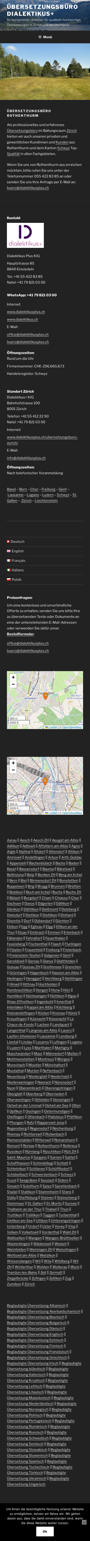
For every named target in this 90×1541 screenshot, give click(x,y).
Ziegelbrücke (17, 1278)
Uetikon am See (20, 1221)
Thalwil (51, 1209)
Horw (55, 990)
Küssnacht (57, 1019)
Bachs (60, 863)
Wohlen (42, 1267)
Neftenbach (52, 1071)
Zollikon (55, 1278)
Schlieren (37, 1169)
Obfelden (42, 1100)
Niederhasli (60, 1076)
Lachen (43, 1025)
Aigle (11, 851)
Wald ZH (69, 1232)
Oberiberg (34, 1094)
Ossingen (33, 1111)
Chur (34, 489)
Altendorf (57, 851)
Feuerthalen (55, 938)
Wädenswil (42, 1244)
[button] (45, 696)
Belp (30, 875)
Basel (11, 489)
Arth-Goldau (71, 857)
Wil (38, 1261)
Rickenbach (54, 1134)
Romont (13, 1146)
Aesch (25, 840)
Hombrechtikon (20, 990)
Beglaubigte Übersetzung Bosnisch (35, 1317)
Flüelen (15, 950)
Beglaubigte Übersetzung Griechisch (37, 1357)
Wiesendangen (19, 1261)
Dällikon (62, 903)
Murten (33, 1071)
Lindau (26, 1042)
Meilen (72, 1054)
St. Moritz (54, 1203)
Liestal (12, 1042)
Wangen (35, 1238)
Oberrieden (55, 1094)
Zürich (71, 131)
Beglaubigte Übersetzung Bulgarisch (37, 1323)
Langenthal (16, 1030)
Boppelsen (15, 886)
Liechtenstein (46, 501)
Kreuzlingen (17, 1019)
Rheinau (13, 1134)
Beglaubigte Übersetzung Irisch (32, 1363)
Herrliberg (53, 978)
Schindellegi (43, 1163)
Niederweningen (20, 1082)
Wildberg (62, 1261)
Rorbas (28, 1146)
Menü (47, 37)
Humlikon (15, 996)
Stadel (12, 1192)
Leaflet (52, 727)
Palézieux (56, 1117)
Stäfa (11, 1198)
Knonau (58, 1013)
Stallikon (28, 1192)
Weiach (60, 1244)
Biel (24, 880)
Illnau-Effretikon (20, 1002)
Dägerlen (45, 903)
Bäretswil (64, 869)
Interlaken (15, 1007)
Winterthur (24, 1267)
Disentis (14, 921)
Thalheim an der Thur (24, 1209)
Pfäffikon (74, 1117)
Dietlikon (49, 915)
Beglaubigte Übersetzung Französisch (38, 1352)
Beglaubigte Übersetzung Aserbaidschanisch (43, 1311)
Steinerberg (67, 1198)
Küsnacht (38, 1019)
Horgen (42, 990)
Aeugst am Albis (65, 840)
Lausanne (16, 495)
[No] (84, 1522)
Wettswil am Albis (21, 1255)
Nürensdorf (63, 1082)
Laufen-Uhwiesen (21, 1036)
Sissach (13, 1186)
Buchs (57, 892)
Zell (43, 1272)
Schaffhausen (18, 1163)
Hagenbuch (39, 973)
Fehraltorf (34, 938)
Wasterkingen (18, 1244)
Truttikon (14, 1215)
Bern (23, 489)
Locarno (42, 1042)
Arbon (53, 857)
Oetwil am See (57, 1105)
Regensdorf (39, 1128)
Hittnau (29, 984)
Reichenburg (62, 1128)
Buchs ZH (73, 892)
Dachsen (14, 903)
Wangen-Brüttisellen (62, 1238)
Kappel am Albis (40, 1007)
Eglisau (36, 927)
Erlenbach (72, 932)
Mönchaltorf (55, 1065)
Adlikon (13, 846)
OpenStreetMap (72, 727)
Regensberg (17, 1128)
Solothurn (31, 1186)
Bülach (15, 898)
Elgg (49, 927)
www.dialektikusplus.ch (26, 312)
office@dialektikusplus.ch (28, 334)
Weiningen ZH (40, 1249)
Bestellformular (20, 634)
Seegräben (28, 1180)
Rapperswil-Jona (50, 1123)
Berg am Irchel (70, 875)
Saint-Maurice (18, 1157)
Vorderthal (50, 1232)
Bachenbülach (40, 863)
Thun (64, 1209)
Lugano (33, 495)
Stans (66, 1192)
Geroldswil (15, 961)
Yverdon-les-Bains (22, 1272)
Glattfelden (66, 961)
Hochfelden (47, 984)
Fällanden (15, 938)
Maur (38, 1054)
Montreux (46, 1059)
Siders (63, 1180)
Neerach (44, 1082)
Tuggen (49, 1215)
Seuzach (47, 1180)
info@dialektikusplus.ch (26, 458)
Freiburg (48, 489)
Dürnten (62, 921)
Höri (66, 990)
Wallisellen (16, 1238)
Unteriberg (16, 1226)
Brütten (74, 886)
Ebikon (12, 927)
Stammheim (48, 1192)
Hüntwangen (36, 996)
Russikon (14, 1151)
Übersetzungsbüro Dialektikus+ (42, 10)
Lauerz (66, 1030)
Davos (29, 903)
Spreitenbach (66, 1186)
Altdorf (39, 851)
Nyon (11, 1088)
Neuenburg (16, 1076)
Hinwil (14, 984)
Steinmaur (15, 1203)
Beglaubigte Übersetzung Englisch (35, 1334)
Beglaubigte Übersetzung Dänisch (35, 1328)
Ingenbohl (45, 1002)
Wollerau (59, 1267)
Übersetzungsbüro (22, 131)
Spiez (46, 1186)
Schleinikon (16, 1169)
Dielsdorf (14, 915)
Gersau (33, 961)
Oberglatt (15, 1094)
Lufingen (59, 1042)
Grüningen (18, 973)
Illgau (72, 996)
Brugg (43, 886)
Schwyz (63, 148)
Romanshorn (64, 1140)
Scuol (11, 1180)
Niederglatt (38, 1076)
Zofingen (39, 1278)
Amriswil (14, 857)
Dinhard (66, 915)
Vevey (60, 1226)
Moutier (35, 1065)
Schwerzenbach (44, 1174)
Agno (75, 846)
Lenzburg (66, 1036)
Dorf (27, 921)
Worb (74, 1267)
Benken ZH (46, 875)
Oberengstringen (59, 1088)
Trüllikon (32, 1215)
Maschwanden (19, 1054)
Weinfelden (16, 1249)
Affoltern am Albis (53, 846)
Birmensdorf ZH (43, 880)
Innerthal (64, 1002)
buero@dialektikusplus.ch (28, 188)
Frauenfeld (34, 950)
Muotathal (15, 1071)
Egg (24, 927)
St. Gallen (35, 1203)
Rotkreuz (70, 1146)
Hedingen (15, 978)
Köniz (72, 1013)
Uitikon (42, 1221)
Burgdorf (31, 898)
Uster (46, 1226)
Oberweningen (19, 1100)
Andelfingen (35, 857)
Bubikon (16, 892)
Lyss (27, 1048)
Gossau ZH (31, 967)
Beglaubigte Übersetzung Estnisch (35, 1340)
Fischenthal (38, 944)
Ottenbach (36, 1117)
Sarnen (56, 1157)
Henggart (34, 978)
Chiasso (61, 898)
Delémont (50, 909)
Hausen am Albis (65, 973)
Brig (31, 886)
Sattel (70, 1157)
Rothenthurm (49, 1146)
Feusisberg (16, 944)
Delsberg (68, 909)
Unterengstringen (66, 1221)
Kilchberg (64, 1007)
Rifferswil (43, 1140)
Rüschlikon (52, 1151)
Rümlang (32, 1151)
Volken (12, 1232)
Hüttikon (57, 996)
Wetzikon (47, 1255)
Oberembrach (30, 1088)
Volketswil (30, 1232)
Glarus (48, 961)
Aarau (12, 840)
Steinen (47, 1198)
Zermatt (56, 1272)
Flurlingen (73, 944)
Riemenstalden (19, 1140)
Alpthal (24, 851)
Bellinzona (15, 875)
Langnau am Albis (43, 1030)
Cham (46, 898)
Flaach (56, 944)
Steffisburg (28, 1198)
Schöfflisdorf (59, 1169)
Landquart (60, 1025)
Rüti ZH (70, 1151)
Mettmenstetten (21, 1059)
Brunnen (58, 886)
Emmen (54, 932)
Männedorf (55, 1054)
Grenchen (73, 967)
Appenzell (17, 863)
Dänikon (13, 909)
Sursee (71, 1203)
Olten (76, 1105)
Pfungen (16, 1123)
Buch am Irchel (38, 892)
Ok (45, 1531)
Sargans (40, 1157)
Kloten (43, 1013)
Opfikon (15, 1111)
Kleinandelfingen (21, 1013)
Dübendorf (43, 921)
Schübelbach (17, 1174)
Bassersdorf (29, 869)
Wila (47, 1261)
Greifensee (52, 967)
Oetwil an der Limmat (24, 1105)
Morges (63, 1059)
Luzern (48, 495)
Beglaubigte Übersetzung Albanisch (36, 1306)
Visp (71, 1226)
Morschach (16, 1065)
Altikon (74, 851)
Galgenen (52, 955)
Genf (63, 489)
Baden (74, 863)
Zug (68, 1278)
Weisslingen (66, 1249)
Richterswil (33, 1134)
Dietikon (32, 915)
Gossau (13, 967)
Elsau (22, 932)
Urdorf (33, 1226)
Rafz (30, 1123)
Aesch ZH (41, 840)
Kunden (62, 142)
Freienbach (72, 950)
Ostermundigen (57, 1111)
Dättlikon (31, 909)
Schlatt (62, 1163)
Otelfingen (15, 1117)
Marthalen (43, 1048)
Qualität (13, 154)
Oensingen (62, 1100)
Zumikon (14, 1284)
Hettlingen (73, 978)
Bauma (48, 869)
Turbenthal (68, 1215)
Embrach (37, 932)
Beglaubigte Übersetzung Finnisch (35, 1346)
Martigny (62, 1048)
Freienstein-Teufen (25, 955)
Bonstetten (68, 880)
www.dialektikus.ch (22, 319)
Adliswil (28, 846)
